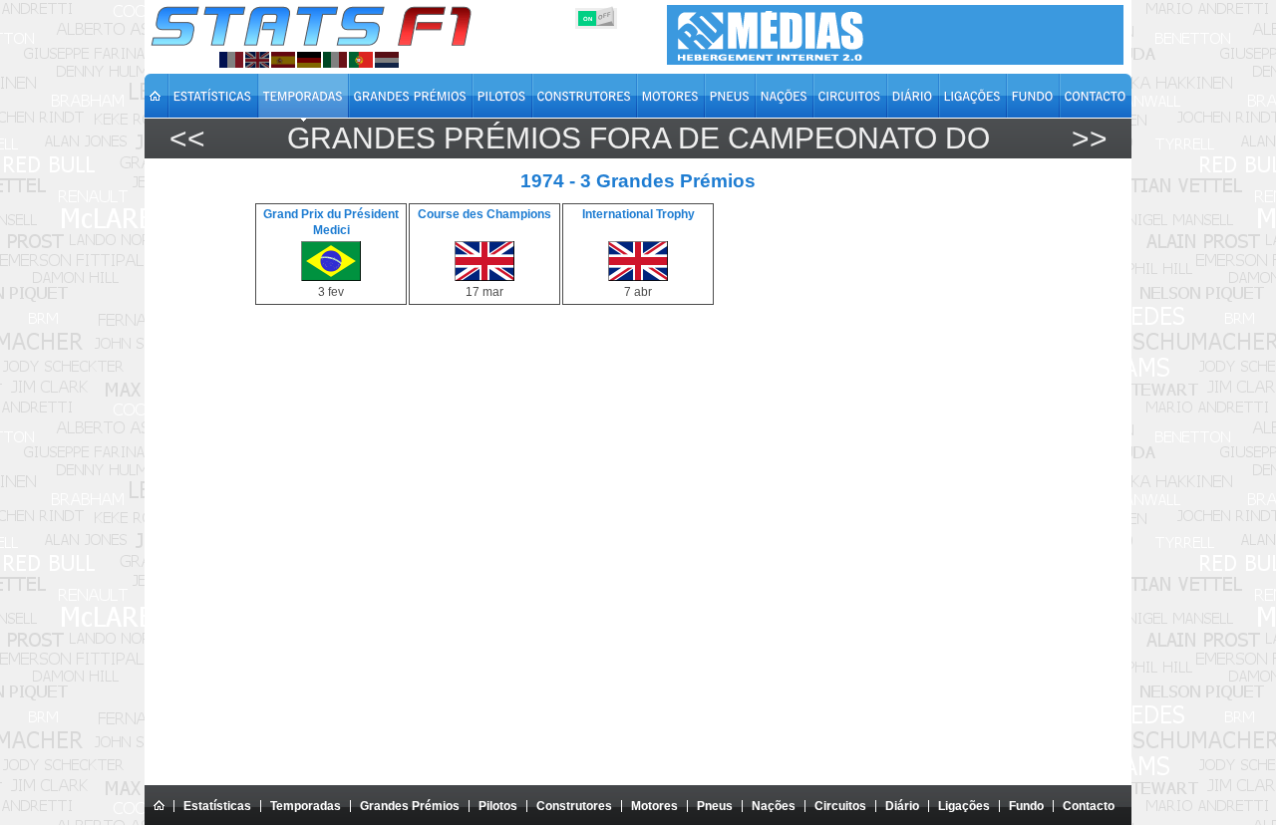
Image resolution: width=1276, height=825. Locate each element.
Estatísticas (217, 806)
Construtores (574, 806)
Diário (902, 806)
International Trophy (638, 214)
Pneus (715, 806)
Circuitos (840, 806)
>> (1090, 138)
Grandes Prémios (410, 806)
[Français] (231, 60)
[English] (257, 60)
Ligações (964, 806)
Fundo (1026, 806)
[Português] (361, 60)
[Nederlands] (387, 60)
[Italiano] (335, 60)
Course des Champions (484, 214)
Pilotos (497, 806)
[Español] (283, 60)
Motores (654, 806)
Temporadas (305, 806)
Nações (774, 806)
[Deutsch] (309, 60)
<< (187, 138)
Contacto (1089, 806)
